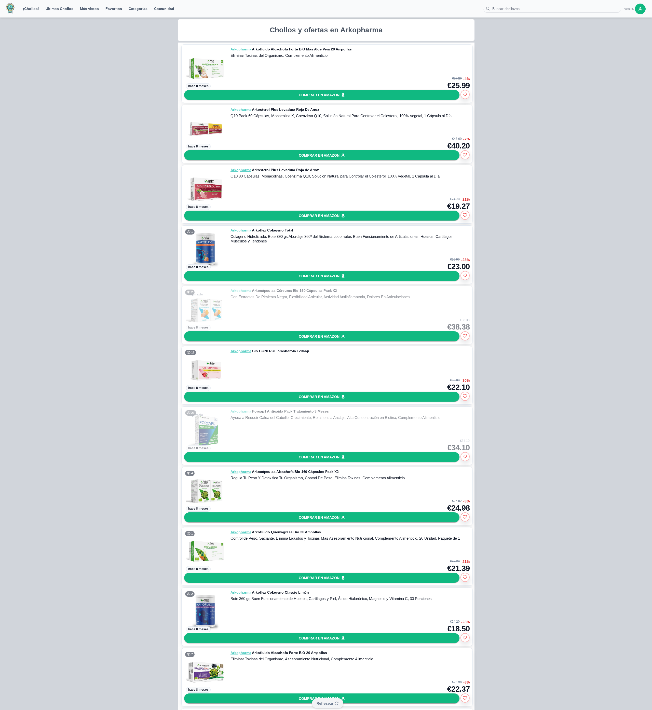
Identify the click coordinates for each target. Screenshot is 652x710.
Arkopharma (240, 49)
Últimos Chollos (59, 9)
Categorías (138, 9)
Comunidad (164, 9)
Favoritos (113, 9)
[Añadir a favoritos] (465, 94)
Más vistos (89, 9)
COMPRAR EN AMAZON (319, 95)
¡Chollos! (31, 9)
